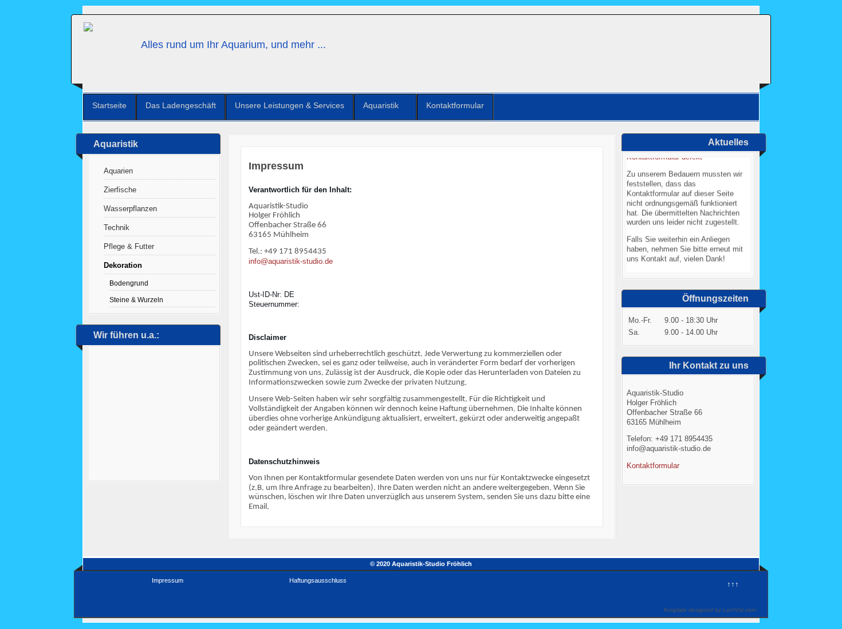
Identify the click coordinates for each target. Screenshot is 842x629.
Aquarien (118, 171)
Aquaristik (381, 105)
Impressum (167, 580)
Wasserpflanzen (130, 208)
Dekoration (123, 265)
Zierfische (120, 189)
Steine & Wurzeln (136, 299)
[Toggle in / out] (776, 5)
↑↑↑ (733, 584)
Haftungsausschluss (318, 580)
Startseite (109, 105)
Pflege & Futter (129, 246)
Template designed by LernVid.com (709, 610)
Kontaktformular (455, 105)
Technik (116, 227)
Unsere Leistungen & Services (289, 105)
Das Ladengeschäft (180, 105)
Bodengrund (128, 283)
